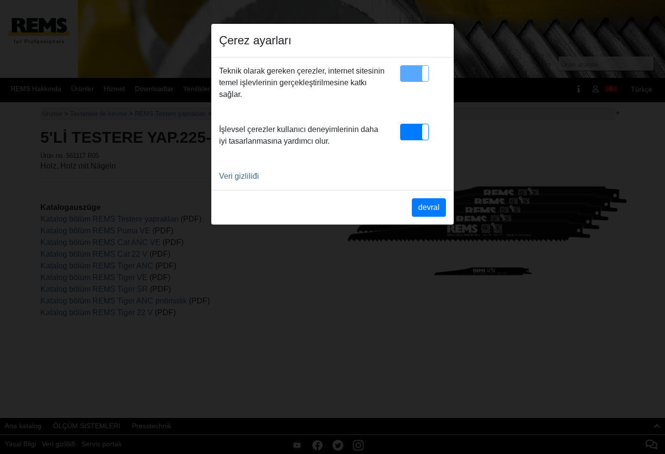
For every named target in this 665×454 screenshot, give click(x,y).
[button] (414, 73)
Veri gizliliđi (239, 176)
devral (429, 207)
